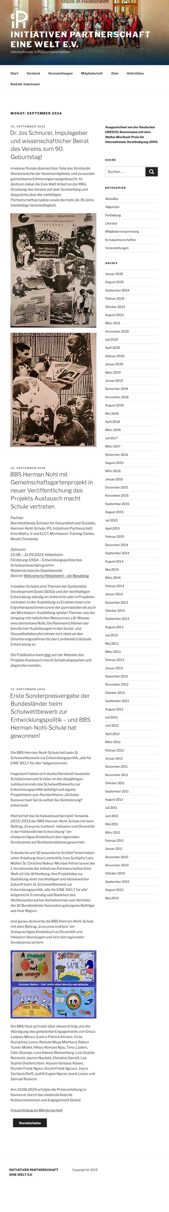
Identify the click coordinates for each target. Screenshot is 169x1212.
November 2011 (116, 775)
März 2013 (113, 651)
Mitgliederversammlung (122, 231)
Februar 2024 (114, 298)
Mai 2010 (112, 898)
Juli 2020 (111, 339)
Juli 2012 (111, 717)
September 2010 (117, 881)
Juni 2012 (112, 725)
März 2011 (112, 832)
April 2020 (112, 347)
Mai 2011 (111, 824)
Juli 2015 (111, 520)
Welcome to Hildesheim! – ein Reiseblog (56, 576)
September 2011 (117, 791)
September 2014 (117, 553)
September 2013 (117, 618)
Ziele (114, 73)
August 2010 (114, 890)
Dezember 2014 (116, 545)
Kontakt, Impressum (25, 84)
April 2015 (112, 528)
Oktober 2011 (115, 783)
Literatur (111, 223)
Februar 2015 (114, 536)
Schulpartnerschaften (120, 240)
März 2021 (112, 323)
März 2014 (113, 577)
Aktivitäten (135, 73)
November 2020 (117, 331)
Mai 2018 (112, 413)
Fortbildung (113, 215)
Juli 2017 (111, 438)
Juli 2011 (111, 807)
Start (14, 73)
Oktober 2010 (115, 873)
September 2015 (117, 504)
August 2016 (114, 463)
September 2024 (117, 290)
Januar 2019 (114, 380)
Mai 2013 (112, 643)
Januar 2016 (114, 479)
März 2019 (113, 372)
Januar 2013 (114, 668)
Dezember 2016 (116, 454)
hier (48, 655)
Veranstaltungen (60, 73)
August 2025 (114, 282)
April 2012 (112, 734)
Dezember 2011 (116, 766)
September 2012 (117, 701)
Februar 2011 (114, 840)
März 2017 (112, 446)
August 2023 (114, 315)
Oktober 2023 (115, 307)
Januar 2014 (114, 594)
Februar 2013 (114, 660)
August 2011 (114, 799)
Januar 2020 (114, 364)
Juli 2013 (111, 635)
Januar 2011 (113, 848)
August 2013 (114, 627)
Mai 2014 (112, 569)
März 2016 (113, 471)
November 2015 (117, 495)
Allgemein (112, 207)
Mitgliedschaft (92, 73)
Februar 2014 (114, 586)
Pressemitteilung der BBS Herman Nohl (36, 1110)
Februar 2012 (114, 750)
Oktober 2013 (115, 610)
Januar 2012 (114, 758)
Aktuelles (111, 199)
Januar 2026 (114, 274)
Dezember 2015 (116, 487)
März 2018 (113, 430)
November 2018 (117, 397)
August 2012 (114, 709)
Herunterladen (30, 1123)
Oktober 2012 (115, 693)
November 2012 (116, 684)
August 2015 (114, 512)
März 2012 (112, 742)
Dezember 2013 (116, 602)
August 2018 (114, 405)
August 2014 (114, 561)
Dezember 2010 (116, 857)
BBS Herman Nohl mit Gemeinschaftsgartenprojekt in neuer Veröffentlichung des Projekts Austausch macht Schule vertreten (51, 490)
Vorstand (33, 73)
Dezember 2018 (116, 389)
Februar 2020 (115, 356)
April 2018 (112, 421)
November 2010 (117, 865)
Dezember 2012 (116, 676)
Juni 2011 (111, 816)
